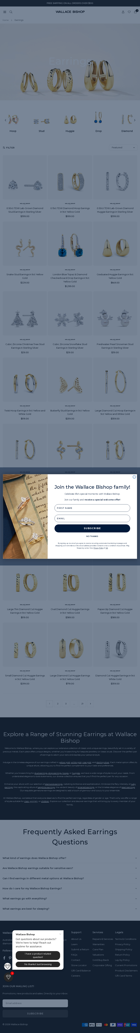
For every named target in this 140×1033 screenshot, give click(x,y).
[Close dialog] (134, 476)
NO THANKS (92, 536)
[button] (8, 977)
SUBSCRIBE (92, 528)
